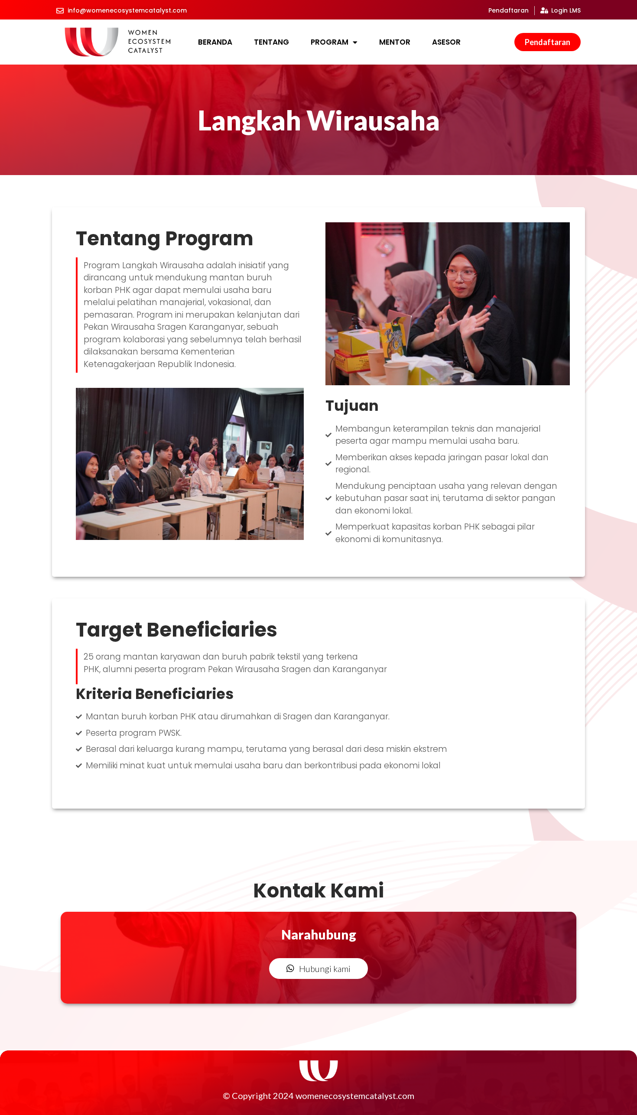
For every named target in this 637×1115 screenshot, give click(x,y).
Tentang (271, 42)
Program (329, 42)
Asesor (446, 42)
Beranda (215, 42)
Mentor (394, 42)
